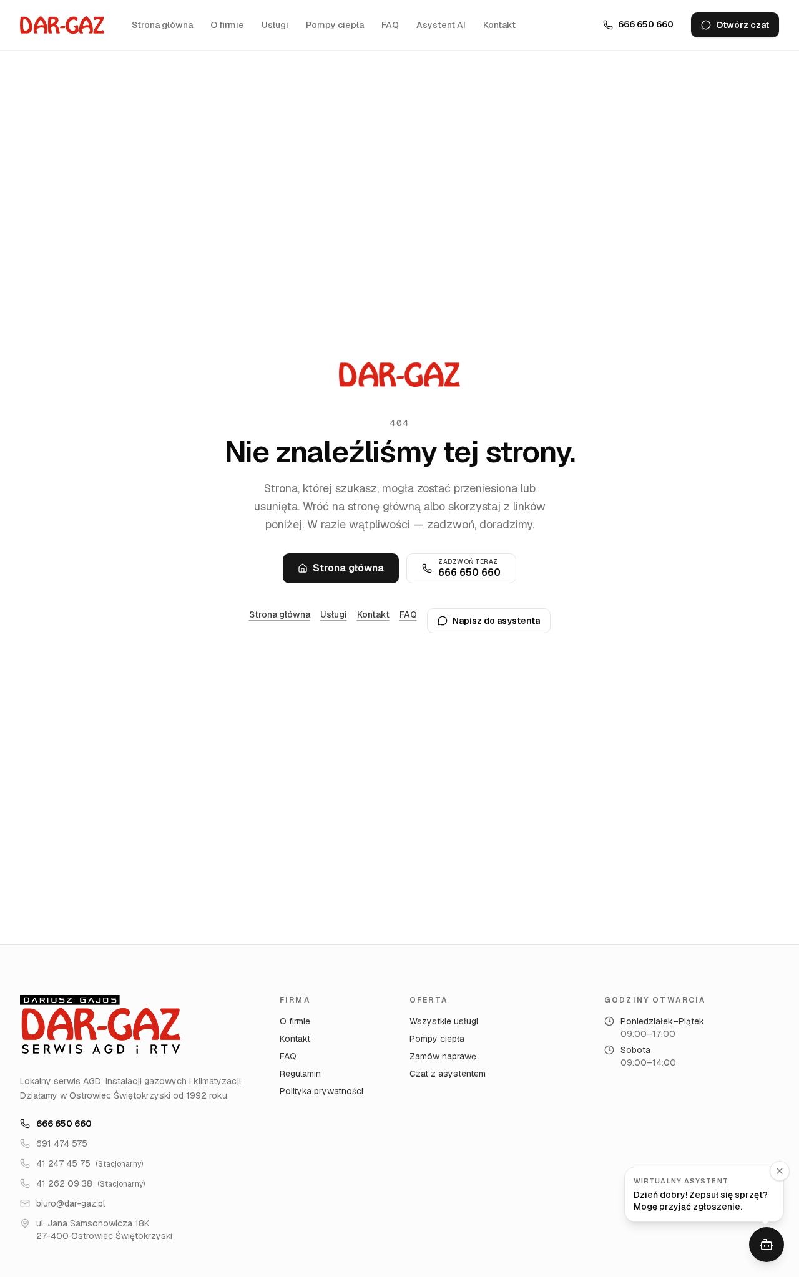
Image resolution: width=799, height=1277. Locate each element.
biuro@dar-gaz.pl (70, 1203)
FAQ (390, 25)
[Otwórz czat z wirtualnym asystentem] (766, 1244)
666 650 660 (64, 1123)
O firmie (227, 25)
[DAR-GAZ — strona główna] (62, 25)
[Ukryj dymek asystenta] (779, 1171)
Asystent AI (441, 25)
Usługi (275, 25)
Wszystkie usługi (443, 1021)
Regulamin (300, 1073)
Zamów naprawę (442, 1056)
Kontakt (499, 25)
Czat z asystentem (447, 1073)
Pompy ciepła (335, 25)
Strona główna (162, 25)
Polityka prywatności (321, 1091)
